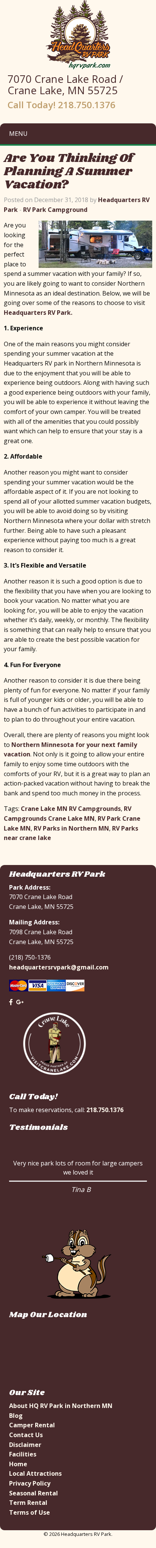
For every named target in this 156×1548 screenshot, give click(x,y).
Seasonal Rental (33, 1493)
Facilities (22, 1454)
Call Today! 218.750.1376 (61, 104)
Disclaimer (25, 1445)
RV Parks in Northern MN (71, 828)
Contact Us (26, 1435)
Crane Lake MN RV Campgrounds (71, 808)
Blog (16, 1415)
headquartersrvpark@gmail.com (59, 967)
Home (18, 1464)
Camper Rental (32, 1425)
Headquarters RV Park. (38, 312)
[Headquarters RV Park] (78, 34)
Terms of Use (29, 1512)
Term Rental (28, 1502)
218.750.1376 (104, 1110)
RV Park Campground (55, 209)
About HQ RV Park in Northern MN (60, 1406)
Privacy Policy (29, 1483)
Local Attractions (35, 1473)
